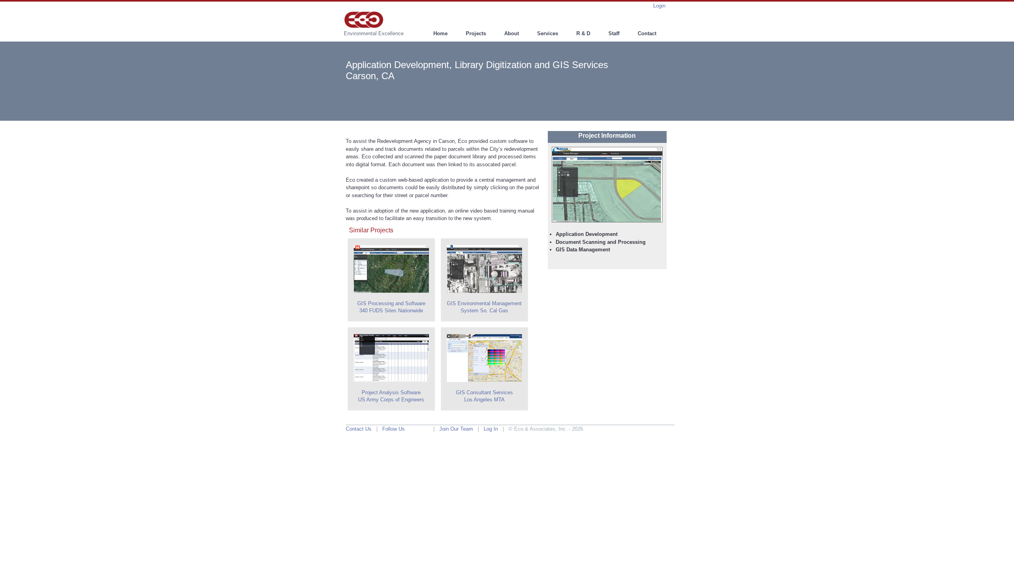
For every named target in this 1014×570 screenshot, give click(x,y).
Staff (613, 33)
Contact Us (359, 429)
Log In (491, 429)
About (511, 33)
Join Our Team (456, 429)
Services (547, 33)
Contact (647, 33)
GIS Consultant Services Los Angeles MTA (484, 396)
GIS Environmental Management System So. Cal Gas (484, 307)
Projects (476, 33)
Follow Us (393, 429)
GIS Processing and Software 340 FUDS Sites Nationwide (391, 307)
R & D (583, 33)
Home (440, 33)
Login (659, 6)
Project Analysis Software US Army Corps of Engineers (391, 396)
